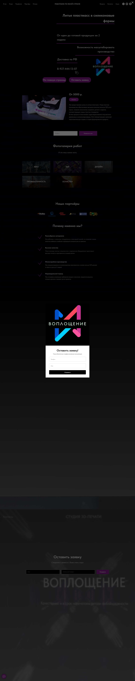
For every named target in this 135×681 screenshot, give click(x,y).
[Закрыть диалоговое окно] (132, 2)
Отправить (67, 372)
